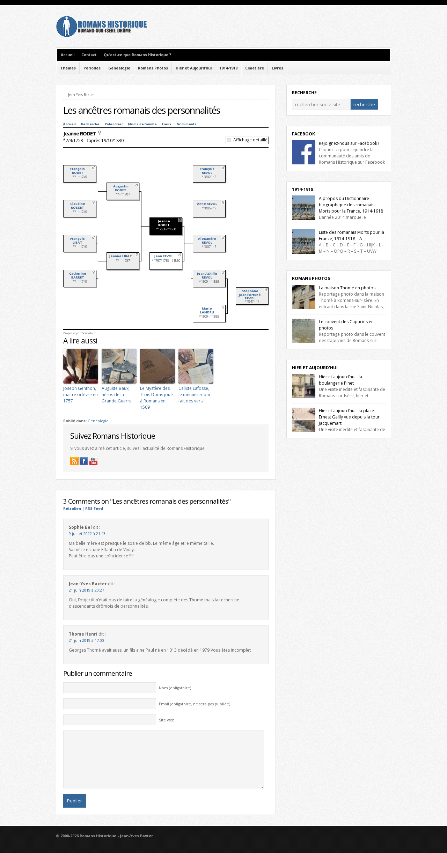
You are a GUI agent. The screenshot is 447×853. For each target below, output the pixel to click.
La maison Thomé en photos (347, 288)
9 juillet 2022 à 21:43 (87, 533)
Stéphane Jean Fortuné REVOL (250, 295)
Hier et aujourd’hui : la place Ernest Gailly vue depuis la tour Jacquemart (349, 417)
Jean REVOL (163, 256)
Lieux (166, 124)
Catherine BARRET (77, 275)
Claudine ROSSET (77, 205)
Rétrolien (72, 508)
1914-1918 (228, 68)
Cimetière (254, 68)
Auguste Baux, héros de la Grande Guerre (117, 394)
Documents (187, 124)
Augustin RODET (121, 188)
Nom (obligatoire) (175, 687)
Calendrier (114, 124)
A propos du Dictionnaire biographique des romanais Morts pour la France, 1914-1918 (351, 204)
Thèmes (68, 68)
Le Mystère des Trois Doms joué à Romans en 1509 (156, 397)
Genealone (89, 333)
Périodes (92, 68)
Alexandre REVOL (207, 240)
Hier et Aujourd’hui (194, 68)
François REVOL (207, 170)
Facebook (303, 134)
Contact (89, 54)
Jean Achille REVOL (207, 275)
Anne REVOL (207, 203)
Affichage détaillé (250, 140)
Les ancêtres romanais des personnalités (141, 110)
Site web (167, 720)
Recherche (90, 124)
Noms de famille (142, 124)
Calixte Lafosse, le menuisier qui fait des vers (194, 394)
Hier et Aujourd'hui (315, 368)
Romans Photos (153, 68)
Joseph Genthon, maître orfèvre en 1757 (80, 394)
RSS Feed (94, 508)
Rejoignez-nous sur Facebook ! (349, 143)
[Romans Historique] (101, 35)
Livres (277, 68)
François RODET (77, 170)
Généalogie (119, 68)
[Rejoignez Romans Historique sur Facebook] (84, 461)
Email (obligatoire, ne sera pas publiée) (194, 704)
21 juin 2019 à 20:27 (86, 590)
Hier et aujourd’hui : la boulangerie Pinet (340, 380)
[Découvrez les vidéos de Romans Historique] (93, 461)
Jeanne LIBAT (120, 256)
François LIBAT (77, 240)
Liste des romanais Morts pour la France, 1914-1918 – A (351, 235)
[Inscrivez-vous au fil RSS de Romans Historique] (74, 461)
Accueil (67, 54)
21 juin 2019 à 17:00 (86, 640)
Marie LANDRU (207, 310)
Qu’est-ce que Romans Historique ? (137, 54)
